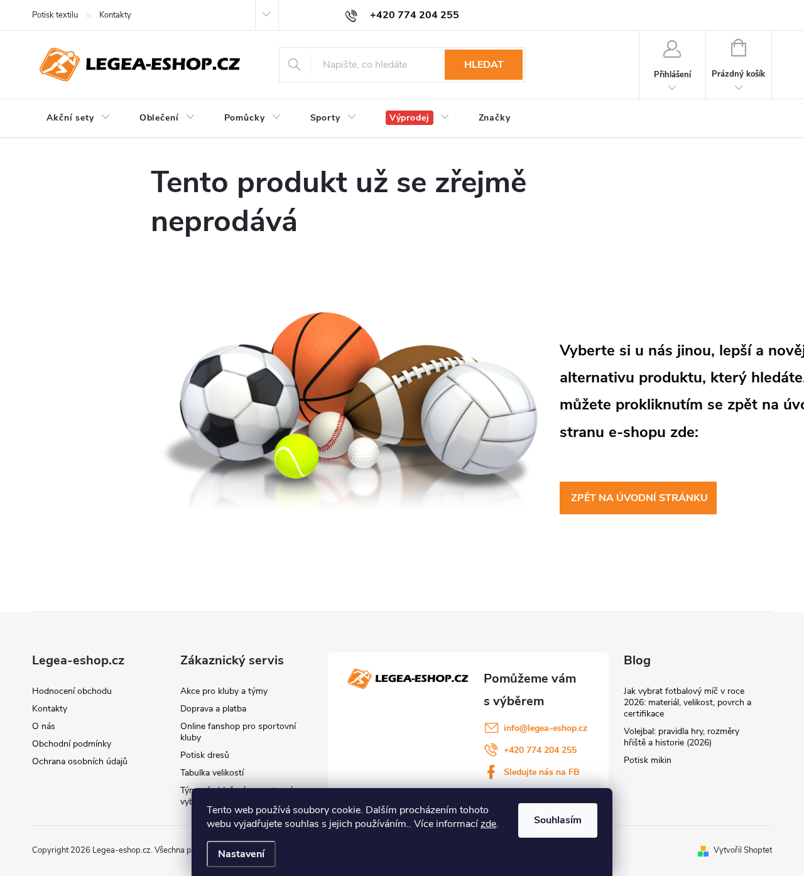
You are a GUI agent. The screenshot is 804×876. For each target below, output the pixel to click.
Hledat (484, 65)
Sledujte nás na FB (542, 772)
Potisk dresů (204, 755)
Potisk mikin (647, 760)
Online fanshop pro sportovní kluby (238, 732)
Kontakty (115, 15)
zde (488, 824)
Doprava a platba (213, 709)
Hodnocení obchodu (72, 691)
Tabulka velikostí (212, 773)
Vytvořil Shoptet (743, 850)
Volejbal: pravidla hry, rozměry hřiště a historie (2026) (681, 737)
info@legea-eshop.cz (545, 728)
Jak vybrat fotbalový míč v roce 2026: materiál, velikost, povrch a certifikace (687, 702)
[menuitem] (78, 118)
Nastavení (241, 854)
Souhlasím (558, 820)
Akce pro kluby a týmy (224, 691)
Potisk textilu (55, 15)
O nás (43, 726)
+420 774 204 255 (540, 750)
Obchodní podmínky (71, 744)
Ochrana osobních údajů (80, 761)
